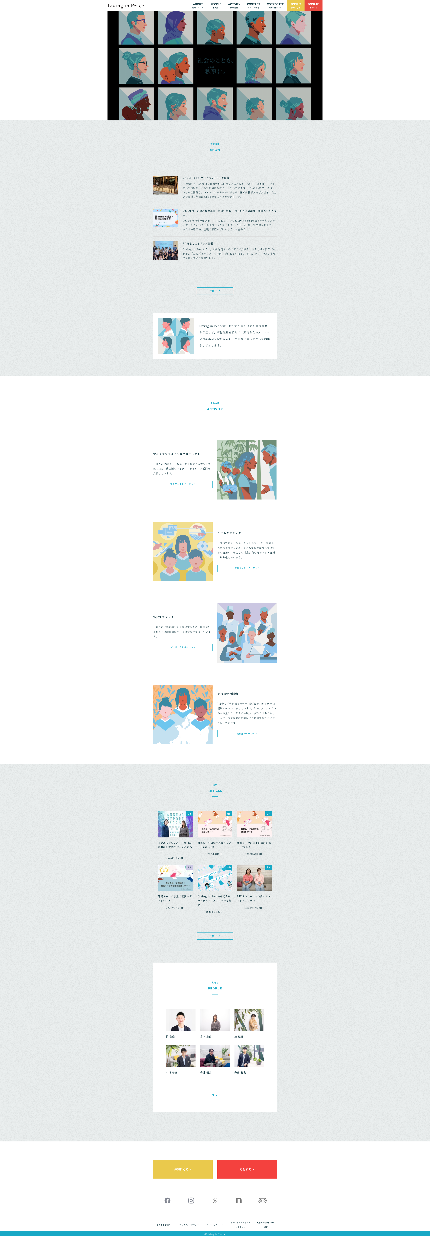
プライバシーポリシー (189, 1225)
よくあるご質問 (163, 1225)
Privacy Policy (215, 1225)
